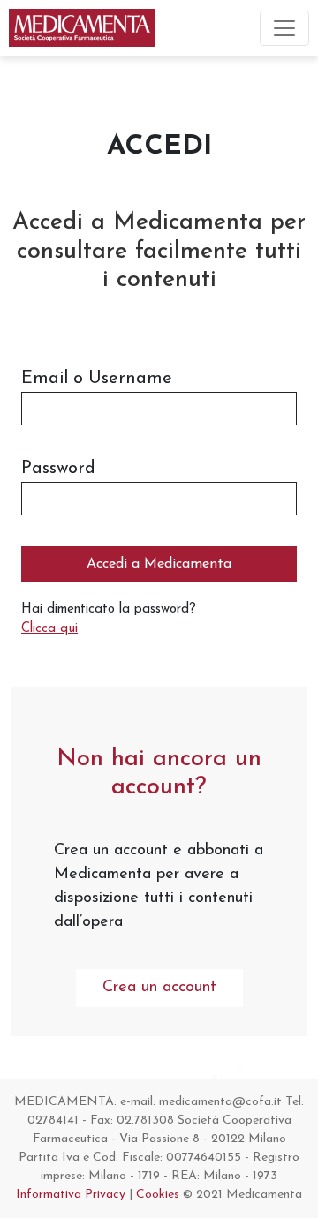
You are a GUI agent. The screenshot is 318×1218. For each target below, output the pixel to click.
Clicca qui (49, 628)
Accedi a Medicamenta (159, 564)
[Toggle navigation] (284, 28)
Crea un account (159, 988)
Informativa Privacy (70, 1194)
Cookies (157, 1194)
